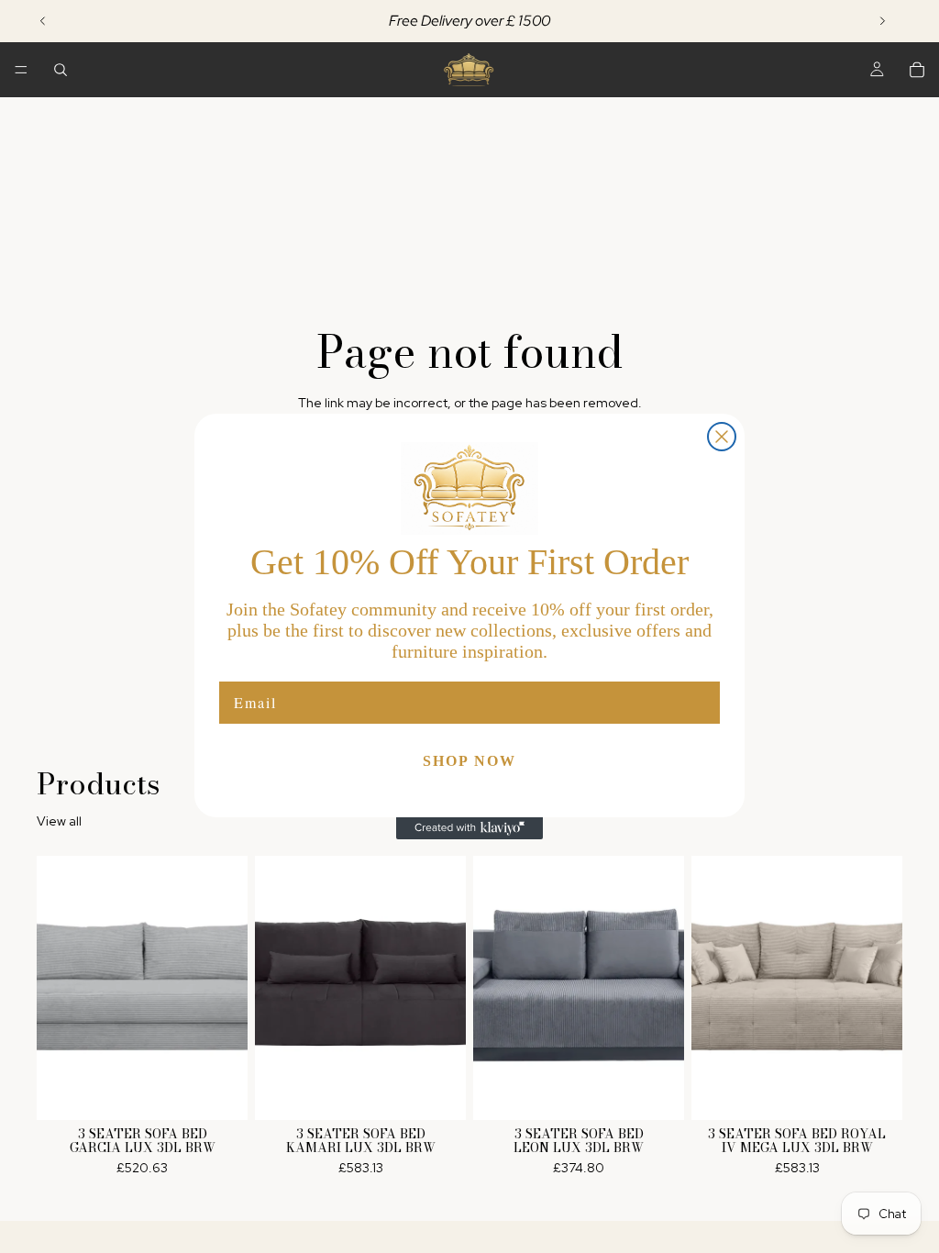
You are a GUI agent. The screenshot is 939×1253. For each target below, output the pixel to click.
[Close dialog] (721, 436)
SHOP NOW (469, 761)
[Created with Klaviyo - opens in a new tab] (469, 828)
